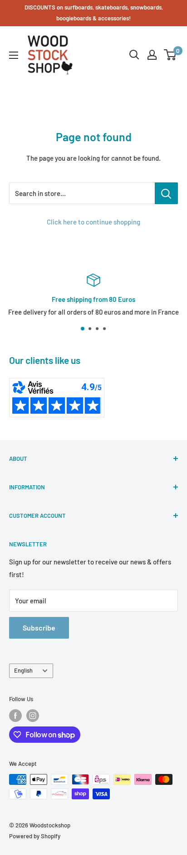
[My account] (152, 55)
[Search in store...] (166, 193)
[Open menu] (13, 55)
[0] (170, 54)
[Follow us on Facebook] (15, 715)
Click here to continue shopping (93, 222)
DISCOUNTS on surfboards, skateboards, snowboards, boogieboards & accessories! (94, 13)
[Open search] (134, 55)
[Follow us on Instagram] (32, 715)
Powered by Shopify (34, 836)
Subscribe (39, 627)
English (23, 670)
